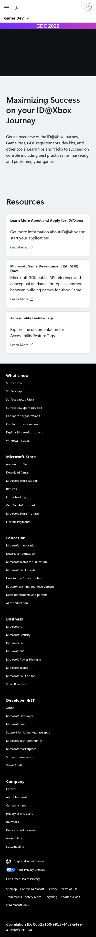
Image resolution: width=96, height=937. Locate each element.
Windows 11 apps (17, 440)
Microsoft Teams (17, 668)
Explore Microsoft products (24, 432)
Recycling (51, 897)
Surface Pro (14, 383)
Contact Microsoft (32, 889)
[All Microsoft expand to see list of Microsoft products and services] (6, 7)
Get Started (19, 247)
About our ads (70, 897)
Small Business (16, 684)
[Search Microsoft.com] (18, 7)
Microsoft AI (14, 626)
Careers (11, 789)
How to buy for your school (24, 578)
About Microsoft (17, 797)
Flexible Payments (18, 522)
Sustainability (15, 846)
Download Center (18, 472)
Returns (11, 489)
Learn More (19, 299)
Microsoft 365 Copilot (20, 676)
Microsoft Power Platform (23, 659)
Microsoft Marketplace (21, 749)
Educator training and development (30, 586)
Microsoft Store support (22, 481)
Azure (10, 708)
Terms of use (68, 889)
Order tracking (16, 497)
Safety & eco (33, 897)
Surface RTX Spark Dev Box (24, 408)
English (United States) (29, 861)
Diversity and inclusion (21, 830)
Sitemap (11, 889)
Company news (16, 805)
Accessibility (14, 838)
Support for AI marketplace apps (28, 732)
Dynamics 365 (15, 643)
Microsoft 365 (15, 651)
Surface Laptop (16, 391)
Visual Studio (15, 765)
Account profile (16, 464)
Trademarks (14, 897)
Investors (12, 822)
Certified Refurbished (20, 505)
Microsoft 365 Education (22, 570)
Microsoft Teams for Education (26, 562)
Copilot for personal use (22, 424)
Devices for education (20, 553)
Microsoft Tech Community (24, 741)
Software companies (19, 757)
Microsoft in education (21, 545)
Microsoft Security (18, 635)
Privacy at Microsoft (19, 813)
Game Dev (14, 18)
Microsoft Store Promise (22, 513)
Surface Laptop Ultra (20, 399)
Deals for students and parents (26, 595)
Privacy (52, 889)
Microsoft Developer (20, 716)
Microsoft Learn (16, 724)
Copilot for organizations (23, 416)
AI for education (17, 603)
